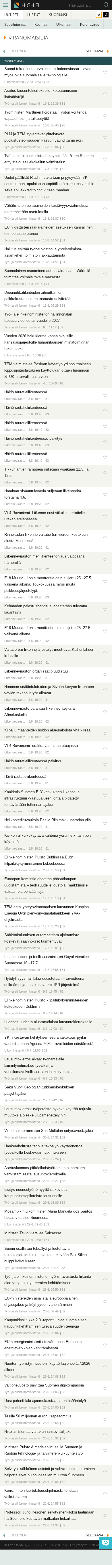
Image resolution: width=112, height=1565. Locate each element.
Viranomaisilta (28, 37)
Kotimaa (40, 25)
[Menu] (5, 5)
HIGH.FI (29, 5)
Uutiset (11, 14)
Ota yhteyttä (79, 1545)
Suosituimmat (15, 25)
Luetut (33, 14)
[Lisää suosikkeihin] (105, 72)
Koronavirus (89, 25)
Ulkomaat (63, 25)
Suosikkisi (58, 14)
